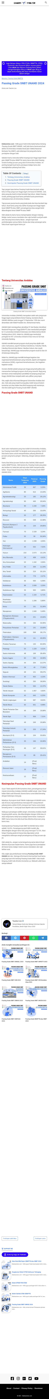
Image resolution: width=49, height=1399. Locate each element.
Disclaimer (39, 1388)
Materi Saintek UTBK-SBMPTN (21, 1294)
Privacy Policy (27, 1388)
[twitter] (15, 938)
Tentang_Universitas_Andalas (18, 177)
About (8, 1388)
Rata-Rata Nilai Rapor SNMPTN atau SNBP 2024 (26, 1261)
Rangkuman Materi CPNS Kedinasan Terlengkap (26, 1272)
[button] (3, 171)
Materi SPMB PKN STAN (19, 1283)
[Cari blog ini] (46, 2)
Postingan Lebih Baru (9, 1238)
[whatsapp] (33, 938)
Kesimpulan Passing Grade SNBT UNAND (23, 183)
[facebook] (6, 938)
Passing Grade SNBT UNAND (18, 180)
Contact (16, 1388)
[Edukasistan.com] (24, 3)
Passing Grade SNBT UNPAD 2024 (22, 1304)
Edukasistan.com (27, 1396)
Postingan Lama (40, 1238)
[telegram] (42, 938)
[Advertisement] (24, 33)
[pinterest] (24, 938)
